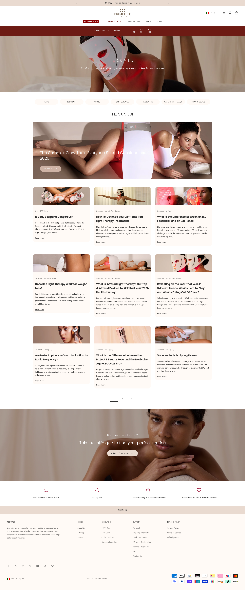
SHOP (148, 21)
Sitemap (81, 532)
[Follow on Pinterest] (30, 566)
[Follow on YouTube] (37, 566)
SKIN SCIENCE (122, 101)
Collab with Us (108, 537)
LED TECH (71, 101)
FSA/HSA (106, 527)
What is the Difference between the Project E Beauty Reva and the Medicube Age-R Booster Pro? (122, 359)
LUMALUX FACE (113, 21)
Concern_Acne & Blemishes (108, 211)
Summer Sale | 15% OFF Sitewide (107, 31)
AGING (97, 101)
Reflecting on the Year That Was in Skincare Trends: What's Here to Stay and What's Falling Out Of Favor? (180, 288)
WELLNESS (148, 101)
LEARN (159, 21)
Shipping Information (141, 532)
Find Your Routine (122, 453)
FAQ (134, 551)
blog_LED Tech (41, 211)
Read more (50, 168)
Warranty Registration (142, 542)
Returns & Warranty (141, 546)
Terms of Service (174, 532)
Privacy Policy (173, 527)
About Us (81, 527)
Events (80, 537)
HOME (46, 101)
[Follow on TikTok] (45, 566)
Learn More (133, 3)
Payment (136, 527)
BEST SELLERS (134, 21)
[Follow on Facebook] (8, 566)
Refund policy (173, 537)
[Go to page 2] (131, 398)
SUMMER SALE (91, 21)
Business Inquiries (109, 542)
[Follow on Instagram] (23, 566)
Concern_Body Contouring (46, 278)
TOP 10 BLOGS (198, 101)
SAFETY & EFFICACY (173, 101)
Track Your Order (140, 537)
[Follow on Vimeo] (52, 566)
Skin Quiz (106, 532)
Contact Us (137, 556)
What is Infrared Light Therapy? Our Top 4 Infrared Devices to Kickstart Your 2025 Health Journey (122, 288)
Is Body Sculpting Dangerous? (54, 217)
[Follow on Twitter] (15, 566)
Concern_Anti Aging (165, 211)
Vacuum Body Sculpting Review (177, 355)
